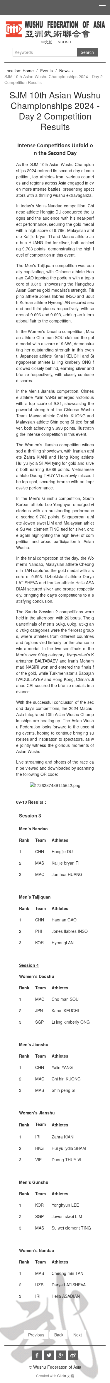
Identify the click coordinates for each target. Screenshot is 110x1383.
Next (77, 1335)
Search (87, 52)
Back (58, 1335)
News (64, 71)
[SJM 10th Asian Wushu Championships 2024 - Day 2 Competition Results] (55, 28)
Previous (36, 1335)
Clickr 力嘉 (65, 1375)
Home (28, 71)
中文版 (46, 41)
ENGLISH (63, 41)
